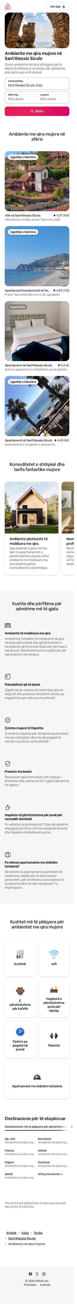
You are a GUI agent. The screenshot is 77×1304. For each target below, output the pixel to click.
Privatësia (30, 1285)
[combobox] (37, 85)
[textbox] (21, 99)
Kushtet (45, 1285)
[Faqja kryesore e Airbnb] (8, 6)
